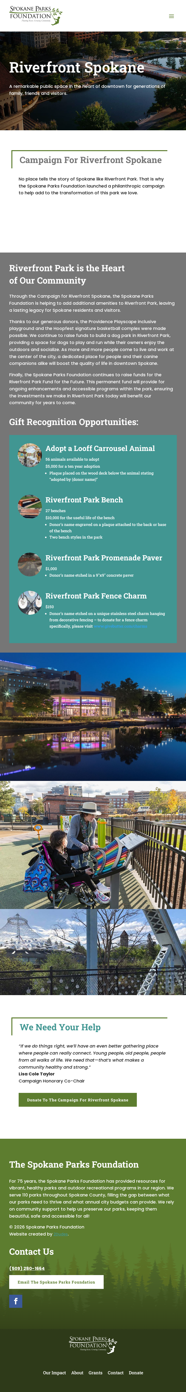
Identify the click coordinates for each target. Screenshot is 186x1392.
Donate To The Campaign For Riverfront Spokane (77, 1099)
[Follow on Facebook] (15, 1301)
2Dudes (61, 1234)
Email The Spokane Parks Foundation (56, 1282)
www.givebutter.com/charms (120, 626)
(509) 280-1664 (27, 1268)
